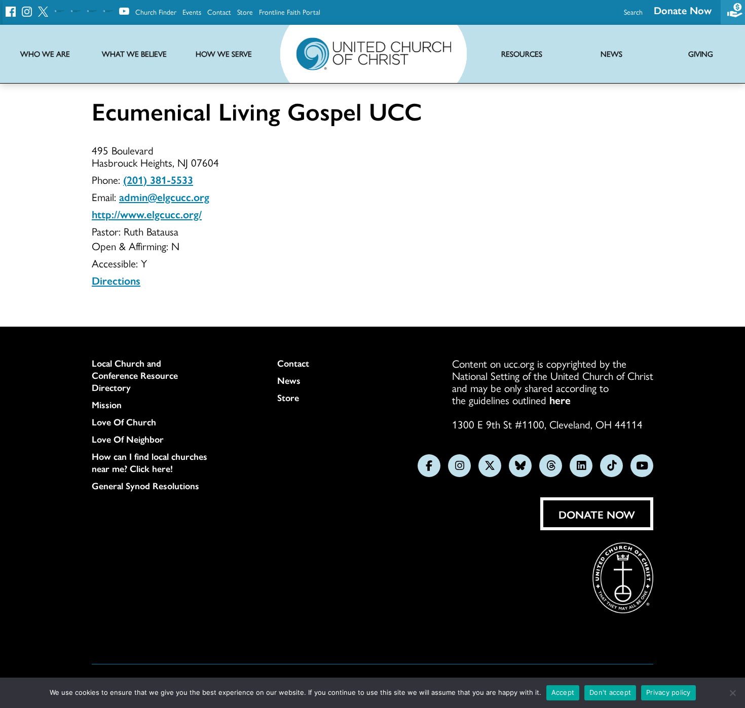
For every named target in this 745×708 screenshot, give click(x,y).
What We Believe (134, 54)
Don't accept (610, 692)
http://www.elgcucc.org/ (147, 213)
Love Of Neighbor (128, 439)
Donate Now (683, 10)
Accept (563, 692)
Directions (116, 280)
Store (245, 11)
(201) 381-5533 (158, 179)
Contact (219, 11)
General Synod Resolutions (145, 486)
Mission (107, 405)
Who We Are (45, 54)
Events (191, 11)
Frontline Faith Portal (289, 11)
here (560, 399)
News (289, 380)
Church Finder (155, 11)
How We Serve (224, 54)
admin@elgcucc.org (164, 196)
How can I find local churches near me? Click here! (149, 462)
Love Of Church (124, 422)
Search (633, 11)
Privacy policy (668, 692)
